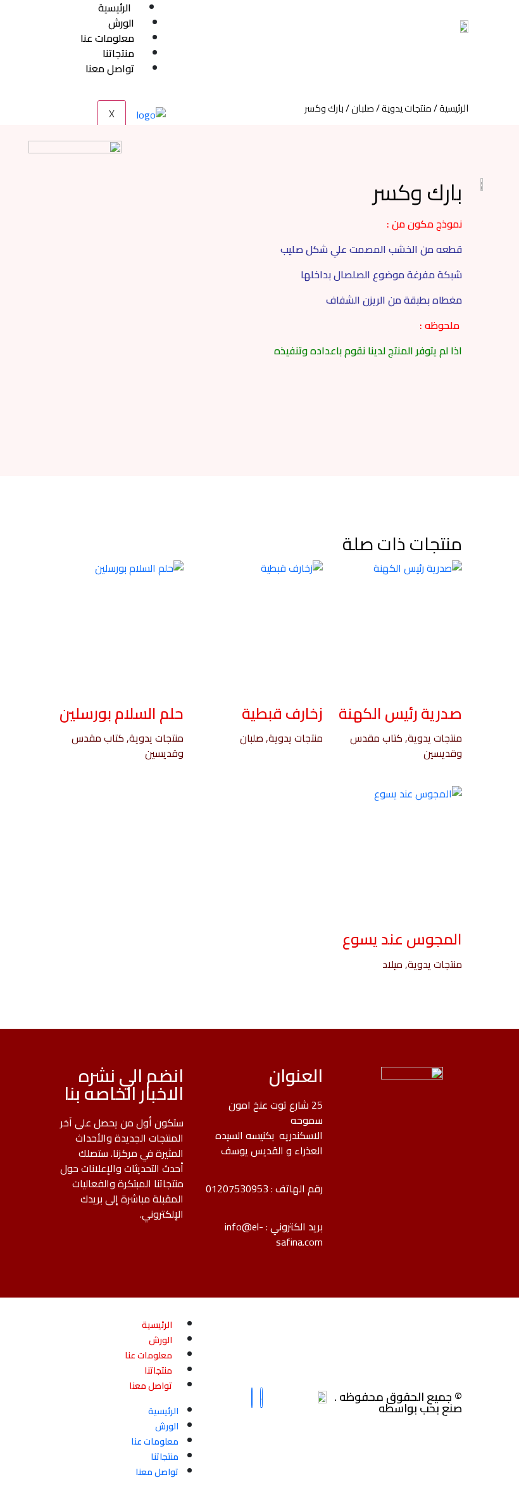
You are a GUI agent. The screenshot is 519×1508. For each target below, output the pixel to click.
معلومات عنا (148, 1355)
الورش (160, 1340)
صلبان (362, 108)
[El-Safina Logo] (462, 25)
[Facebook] (252, 1398)
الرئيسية (453, 108)
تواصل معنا (150, 1385)
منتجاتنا (158, 1370)
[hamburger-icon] (155, 5)
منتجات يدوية (407, 108)
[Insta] (261, 1398)
